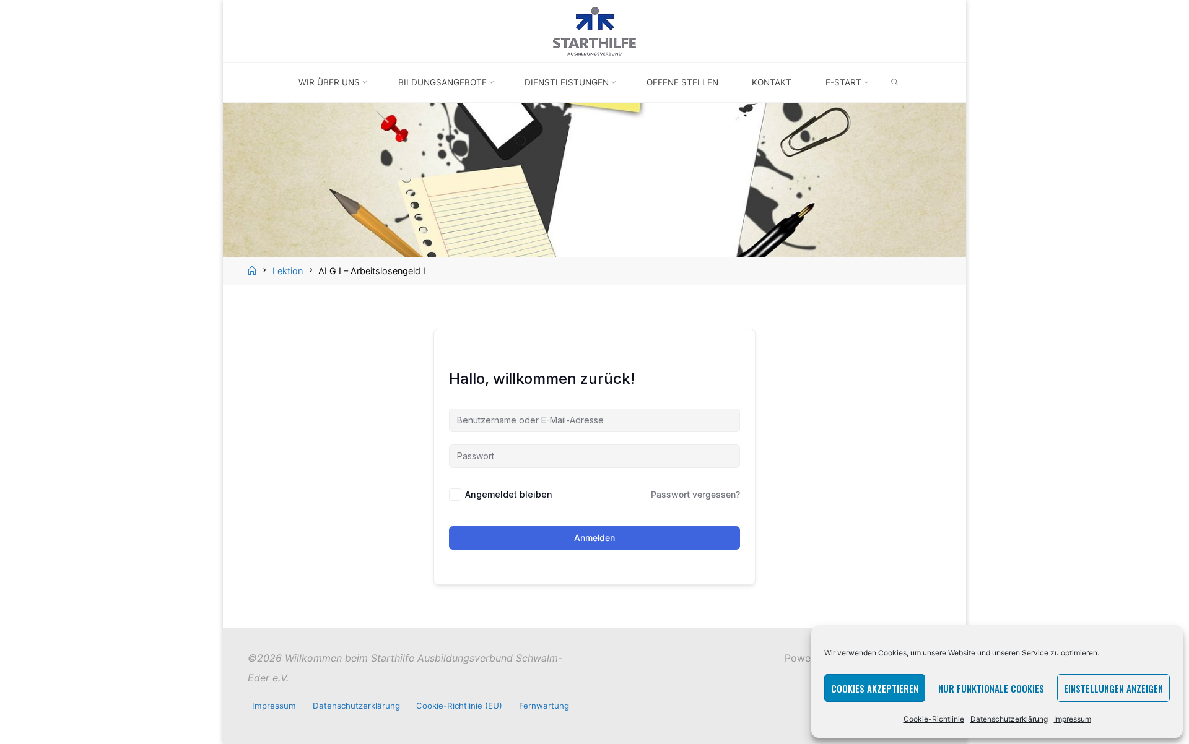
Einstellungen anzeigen (1113, 688)
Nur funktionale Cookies (991, 688)
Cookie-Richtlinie (934, 719)
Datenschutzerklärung (1009, 719)
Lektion (287, 271)
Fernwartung (544, 706)
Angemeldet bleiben (508, 494)
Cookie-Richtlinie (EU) (459, 706)
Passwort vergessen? (695, 494)
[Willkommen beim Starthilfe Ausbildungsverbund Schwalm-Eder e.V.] (594, 30)
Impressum (1072, 719)
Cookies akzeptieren (874, 688)
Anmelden (594, 537)
